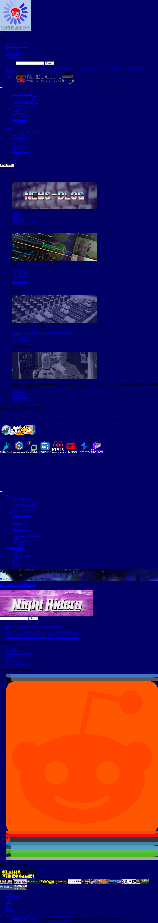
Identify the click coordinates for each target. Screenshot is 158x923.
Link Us (16, 403)
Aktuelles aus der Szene (24, 222)
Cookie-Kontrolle (55, 916)
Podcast (128, 68)
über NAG (17, 391)
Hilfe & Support (14, 54)
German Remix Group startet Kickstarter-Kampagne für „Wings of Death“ (42, 634)
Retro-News (46, 68)
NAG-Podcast (19, 335)
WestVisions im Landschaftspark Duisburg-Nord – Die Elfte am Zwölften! (42, 637)
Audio (9, 127)
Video (9, 108)
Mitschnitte (100, 68)
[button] (8, 676)
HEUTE (16, 216)
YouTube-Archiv (20, 276)
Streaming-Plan (114, 68)
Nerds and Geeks (14, 143)
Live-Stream (87, 68)
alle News (34, 68)
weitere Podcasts (20, 338)
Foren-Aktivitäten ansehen (19, 49)
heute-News (60, 68)
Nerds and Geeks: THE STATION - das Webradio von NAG (42, 332)
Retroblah (17, 284)
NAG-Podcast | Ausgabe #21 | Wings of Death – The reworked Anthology (42, 632)
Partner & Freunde (21, 400)
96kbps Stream (28, 439)
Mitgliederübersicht (15, 52)
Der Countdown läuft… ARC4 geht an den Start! (30, 629)
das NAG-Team (20, 397)
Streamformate (19, 278)
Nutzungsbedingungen (17, 57)
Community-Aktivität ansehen (20, 43)
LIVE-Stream (19, 270)
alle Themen (18, 219)
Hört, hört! (73, 68)
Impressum (71, 916)
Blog (8, 91)
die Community (19, 394)
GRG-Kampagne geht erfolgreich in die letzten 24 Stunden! (35, 626)
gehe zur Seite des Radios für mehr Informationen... (64, 455)
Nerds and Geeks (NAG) (23, 918)
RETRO (16, 213)
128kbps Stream (8, 439)
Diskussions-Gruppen (16, 46)
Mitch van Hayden (57, 921)
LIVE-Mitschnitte (21, 273)
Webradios (139, 68)
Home (3, 579)
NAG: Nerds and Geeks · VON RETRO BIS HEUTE (101, 83)
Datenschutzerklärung (34, 916)
